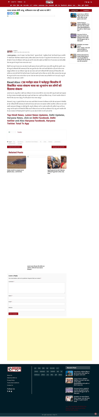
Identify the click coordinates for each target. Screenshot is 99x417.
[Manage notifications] (95, 414)
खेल (21, 5)
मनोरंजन (35, 5)
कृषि (83, 5)
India (45, 141)
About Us (9, 375)
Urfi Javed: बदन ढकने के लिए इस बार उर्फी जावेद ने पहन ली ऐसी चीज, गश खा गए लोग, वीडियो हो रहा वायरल (59, 147)
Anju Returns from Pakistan (32, 141)
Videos (20, 2)
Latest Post (74, 10)
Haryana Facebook (35, 120)
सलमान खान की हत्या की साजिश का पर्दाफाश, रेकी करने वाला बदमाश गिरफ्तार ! (35, 267)
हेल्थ (47, 5)
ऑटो (56, 5)
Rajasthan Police (11, 143)
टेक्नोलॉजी (51, 5)
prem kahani (57, 141)
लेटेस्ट (14, 5)
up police (20, 143)
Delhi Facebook (41, 117)
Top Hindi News (15, 114)
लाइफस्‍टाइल (41, 5)
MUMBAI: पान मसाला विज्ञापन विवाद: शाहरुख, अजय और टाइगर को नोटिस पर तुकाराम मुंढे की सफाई (83, 48)
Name (10, 295)
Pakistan (50, 141)
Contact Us (10, 385)
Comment (11, 281)
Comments (86, 10)
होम (11, 5)
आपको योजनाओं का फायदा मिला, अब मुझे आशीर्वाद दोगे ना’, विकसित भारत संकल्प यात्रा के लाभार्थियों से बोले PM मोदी (15, 147)
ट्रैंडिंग (18, 5)
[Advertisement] (49, 339)
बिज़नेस (86, 5)
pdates (36, 114)
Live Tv (13, 2)
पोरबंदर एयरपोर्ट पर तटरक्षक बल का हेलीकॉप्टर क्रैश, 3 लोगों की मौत (15, 171)
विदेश (79, 5)
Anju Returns (20, 141)
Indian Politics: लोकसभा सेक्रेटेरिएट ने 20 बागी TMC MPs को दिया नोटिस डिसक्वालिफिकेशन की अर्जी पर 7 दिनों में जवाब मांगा (83, 26)
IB (40, 141)
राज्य (74, 5)
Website (10, 307)
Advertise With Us (12, 378)
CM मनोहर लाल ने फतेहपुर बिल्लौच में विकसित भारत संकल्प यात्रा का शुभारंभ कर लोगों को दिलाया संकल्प (34, 85)
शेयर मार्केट (26, 5)
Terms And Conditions (13, 383)
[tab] (74, 10)
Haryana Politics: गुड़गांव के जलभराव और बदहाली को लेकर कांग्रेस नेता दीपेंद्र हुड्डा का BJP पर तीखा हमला (83, 38)
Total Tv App (22, 123)
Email (10, 301)
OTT (31, 5)
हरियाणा (70, 5)
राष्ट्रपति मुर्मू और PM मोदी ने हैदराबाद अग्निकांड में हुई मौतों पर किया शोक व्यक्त (56, 171)
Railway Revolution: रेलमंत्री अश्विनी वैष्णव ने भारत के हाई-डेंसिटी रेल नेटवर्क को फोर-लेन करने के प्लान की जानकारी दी (83, 58)
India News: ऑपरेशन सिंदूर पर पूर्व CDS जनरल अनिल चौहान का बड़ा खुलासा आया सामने (83, 16)
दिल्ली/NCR (64, 5)
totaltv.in (15, 50)
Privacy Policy (10, 380)
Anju (14, 141)
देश (59, 5)
